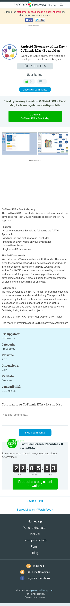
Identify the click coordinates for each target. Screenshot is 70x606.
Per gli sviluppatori (35, 527)
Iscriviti (35, 534)
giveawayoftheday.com (41, 590)
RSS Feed (38, 565)
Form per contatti (35, 540)
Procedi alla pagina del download (35, 484)
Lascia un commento (35, 89)
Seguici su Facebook (38, 578)
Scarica (35, 116)
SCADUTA (35, 66)
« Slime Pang (35, 500)
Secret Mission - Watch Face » (35, 509)
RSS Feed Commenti (38, 572)
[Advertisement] (35, 35)
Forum (35, 546)
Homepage (35, 521)
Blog (35, 553)
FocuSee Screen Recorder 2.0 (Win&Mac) (41, 446)
